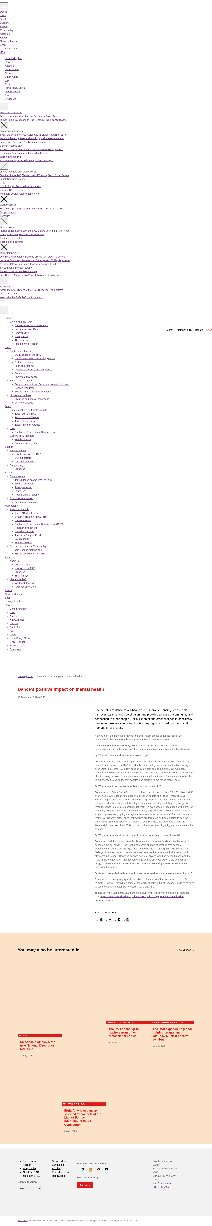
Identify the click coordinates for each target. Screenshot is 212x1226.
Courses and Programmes (163, 1022)
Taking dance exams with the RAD (18, 230)
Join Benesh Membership (14, 275)
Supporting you (8, 212)
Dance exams (7, 227)
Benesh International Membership (30, 153)
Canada (9, 73)
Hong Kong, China (15, 87)
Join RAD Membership (12, 256)
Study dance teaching (12, 131)
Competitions (69, 1104)
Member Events (24, 267)
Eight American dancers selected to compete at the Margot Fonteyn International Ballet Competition (82, 1117)
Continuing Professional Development (20, 186)
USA (2, 52)
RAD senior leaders (32, 297)
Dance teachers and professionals (18, 171)
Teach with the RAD (10, 175)
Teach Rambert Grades (13, 179)
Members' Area (8, 193)
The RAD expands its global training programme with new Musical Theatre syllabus (172, 1034)
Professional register (28, 193)
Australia (9, 65)
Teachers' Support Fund (43, 264)
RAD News (23, 1035)
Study (3, 15)
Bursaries (18, 142)
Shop (3, 45)
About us (5, 34)
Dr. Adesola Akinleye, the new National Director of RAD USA (37, 1045)
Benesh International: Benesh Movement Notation (27, 149)
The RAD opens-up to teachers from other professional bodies (123, 1032)
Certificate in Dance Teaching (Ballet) (47, 134)
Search (169, 330)
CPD (2, 182)
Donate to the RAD (55, 208)
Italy (7, 80)
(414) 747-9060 (161, 1187)
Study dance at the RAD (13, 134)
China (8, 84)
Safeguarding (22, 120)
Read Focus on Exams (31, 234)
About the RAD (8, 290)
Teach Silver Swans (58, 175)
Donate (199, 330)
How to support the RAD (13, 208)
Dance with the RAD (11, 112)
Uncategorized (25, 676)
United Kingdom (13, 58)
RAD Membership (9, 253)
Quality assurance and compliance (33, 369)
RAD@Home (7, 120)
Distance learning (9, 138)
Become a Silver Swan (46, 116)
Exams (3, 26)
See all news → (185, 950)
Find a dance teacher (55, 120)
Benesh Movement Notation (43, 275)
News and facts (8, 41)
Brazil (8, 95)
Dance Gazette (23, 520)
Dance (3, 11)
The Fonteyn (37, 120)
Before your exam (48, 230)
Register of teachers (26, 527)
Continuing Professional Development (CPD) (33, 260)
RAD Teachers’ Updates (124, 1022)
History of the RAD (27, 290)
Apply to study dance (35, 142)
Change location (27, 1182)
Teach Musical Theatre (34, 175)
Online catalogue (44, 160)
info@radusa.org (162, 1183)
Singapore (10, 99)
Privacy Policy (23, 1221)
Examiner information (11, 238)
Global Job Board (19, 264)
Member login (184, 330)
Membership (6, 30)
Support (4, 22)
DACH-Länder (12, 91)
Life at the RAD (8, 293)
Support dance (8, 205)
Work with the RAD (10, 297)
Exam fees (12, 234)
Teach (3, 19)
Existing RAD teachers (12, 190)
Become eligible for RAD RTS (41, 256)
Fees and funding (29, 138)
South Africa (11, 76)
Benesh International (11, 145)
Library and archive (10, 156)
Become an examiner (11, 241)
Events (3, 37)
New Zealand (12, 69)
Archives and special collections (17, 160)
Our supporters (35, 208)
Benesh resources (24, 388)
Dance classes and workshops (16, 116)
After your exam (23, 487)
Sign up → (85, 1185)
